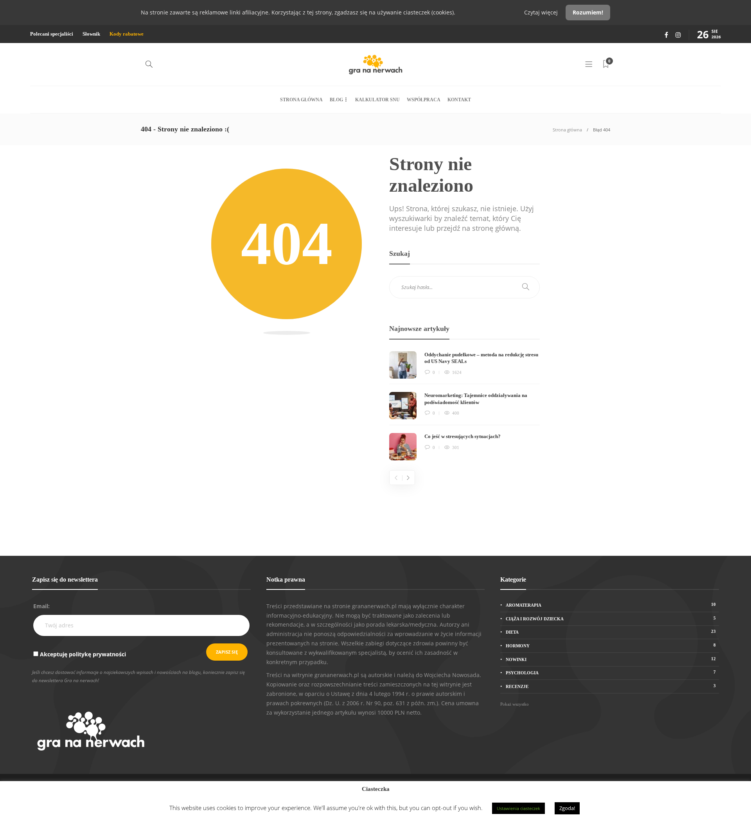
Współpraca (423, 99)
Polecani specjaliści (51, 34)
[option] (464, 406)
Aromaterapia (611, 604)
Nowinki (611, 659)
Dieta (611, 631)
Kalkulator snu (377, 99)
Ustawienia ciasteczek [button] (518, 808)
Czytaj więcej (541, 12)
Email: (41, 606)
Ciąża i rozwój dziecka (611, 618)
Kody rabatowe (127, 34)
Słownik (91, 34)
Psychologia (611, 672)
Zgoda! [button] (567, 808)
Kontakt (459, 99)
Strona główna (301, 99)
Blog (336, 99)
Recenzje (611, 686)
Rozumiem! (588, 12)
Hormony (611, 645)
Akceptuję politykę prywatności (83, 654)
